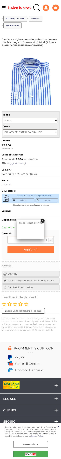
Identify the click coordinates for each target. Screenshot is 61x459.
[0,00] (55, 7)
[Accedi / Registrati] (47, 7)
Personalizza (30, 444)
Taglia (6, 114)
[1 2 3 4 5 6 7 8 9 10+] (30, 240)
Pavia (47, 200)
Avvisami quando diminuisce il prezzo (31, 280)
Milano (23, 200)
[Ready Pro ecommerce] (30, 454)
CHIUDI (58, 426)
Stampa (12, 273)
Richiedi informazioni (21, 287)
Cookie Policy (37, 436)
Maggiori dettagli (17, 163)
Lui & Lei (6, 184)
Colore (6, 126)
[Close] (42, 221)
